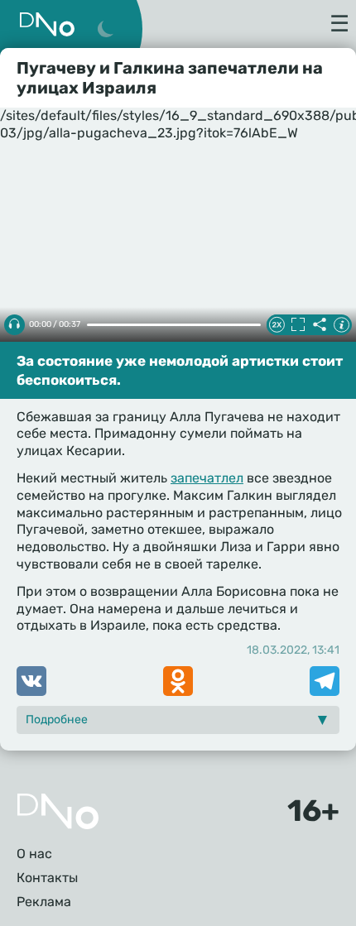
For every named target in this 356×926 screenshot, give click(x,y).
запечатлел (207, 478)
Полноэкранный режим (298, 324)
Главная (58, 811)
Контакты (47, 877)
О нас (34, 853)
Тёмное (105, 29)
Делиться (319, 324)
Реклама (44, 901)
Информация (341, 324)
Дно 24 (47, 24)
